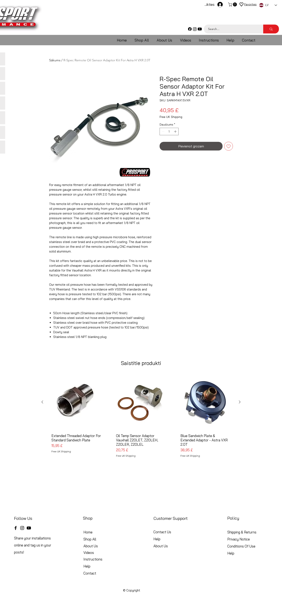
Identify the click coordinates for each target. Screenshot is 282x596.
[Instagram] (194, 29)
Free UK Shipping (171, 117)
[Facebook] (189, 29)
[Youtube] (199, 29)
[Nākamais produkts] (239, 401)
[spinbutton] (169, 131)
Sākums (54, 60)
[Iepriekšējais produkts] (42, 401)
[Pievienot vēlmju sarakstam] (228, 146)
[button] (233, 4)
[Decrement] (162, 131)
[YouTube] (28, 528)
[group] (141, 419)
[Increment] (175, 131)
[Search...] (271, 29)
